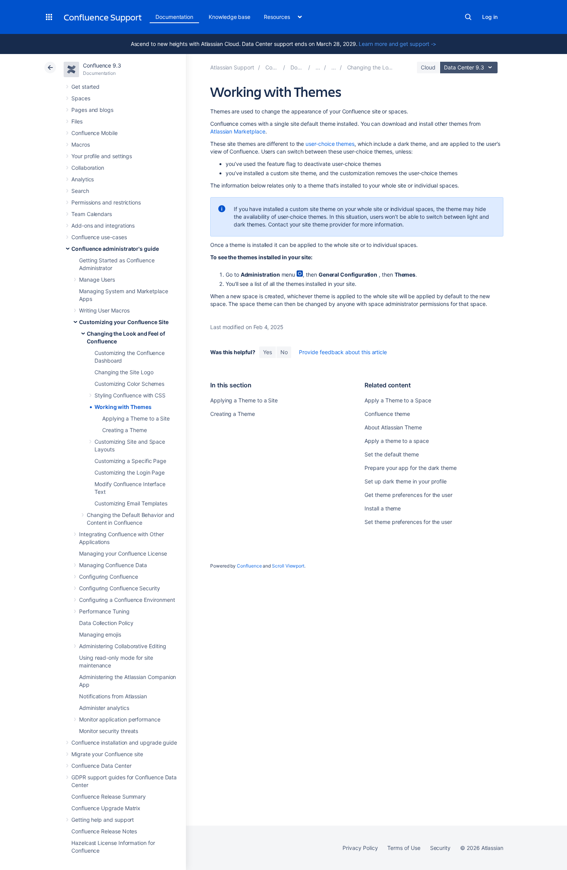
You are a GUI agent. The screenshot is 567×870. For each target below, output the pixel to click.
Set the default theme (391, 454)
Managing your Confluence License (123, 553)
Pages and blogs (92, 109)
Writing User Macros (104, 310)
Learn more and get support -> (397, 44)
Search (468, 17)
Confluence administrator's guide (115, 248)
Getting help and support (102, 819)
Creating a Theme (124, 430)
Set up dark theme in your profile (405, 481)
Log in (490, 17)
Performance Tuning (104, 611)
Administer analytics (104, 707)
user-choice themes (329, 143)
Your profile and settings (101, 156)
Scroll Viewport (288, 566)
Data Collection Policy (106, 623)
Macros (80, 144)
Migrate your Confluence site (107, 754)
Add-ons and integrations (103, 225)
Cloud (428, 67)
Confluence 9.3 (102, 65)
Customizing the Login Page (129, 472)
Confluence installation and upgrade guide (124, 742)
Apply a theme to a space (396, 441)
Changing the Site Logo (123, 372)
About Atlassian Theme (393, 427)
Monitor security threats (108, 731)
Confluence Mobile (94, 133)
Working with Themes (123, 407)
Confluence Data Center (101, 765)
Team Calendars (91, 214)
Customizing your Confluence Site (124, 322)
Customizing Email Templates (130, 503)
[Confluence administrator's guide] (318, 67)
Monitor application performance (119, 719)
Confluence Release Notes (104, 831)
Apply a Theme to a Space (397, 400)
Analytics (82, 179)
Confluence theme (387, 414)
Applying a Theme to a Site (136, 418)
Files (77, 121)
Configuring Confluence (108, 576)
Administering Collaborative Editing (122, 646)
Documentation (174, 17)
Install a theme (382, 508)
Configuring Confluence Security (119, 588)
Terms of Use (403, 848)
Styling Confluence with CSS (129, 395)
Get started (85, 86)
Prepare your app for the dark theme (410, 468)
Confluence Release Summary (108, 796)
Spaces (80, 98)
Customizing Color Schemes (129, 383)
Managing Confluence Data (113, 565)
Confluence (249, 566)
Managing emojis (100, 634)
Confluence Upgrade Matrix (105, 808)
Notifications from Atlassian (113, 696)
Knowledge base (229, 17)
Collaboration (87, 167)
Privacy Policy (360, 848)
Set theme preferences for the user (408, 522)
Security (440, 848)
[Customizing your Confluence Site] (333, 67)
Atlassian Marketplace (237, 131)
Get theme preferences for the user (408, 495)
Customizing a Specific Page (130, 461)
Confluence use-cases (99, 237)
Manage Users (97, 279)
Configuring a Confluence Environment (127, 599)
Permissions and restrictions (106, 202)
